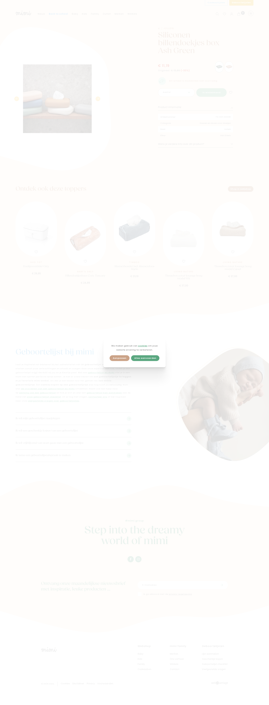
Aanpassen (119, 358)
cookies (142, 346)
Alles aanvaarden (145, 358)
